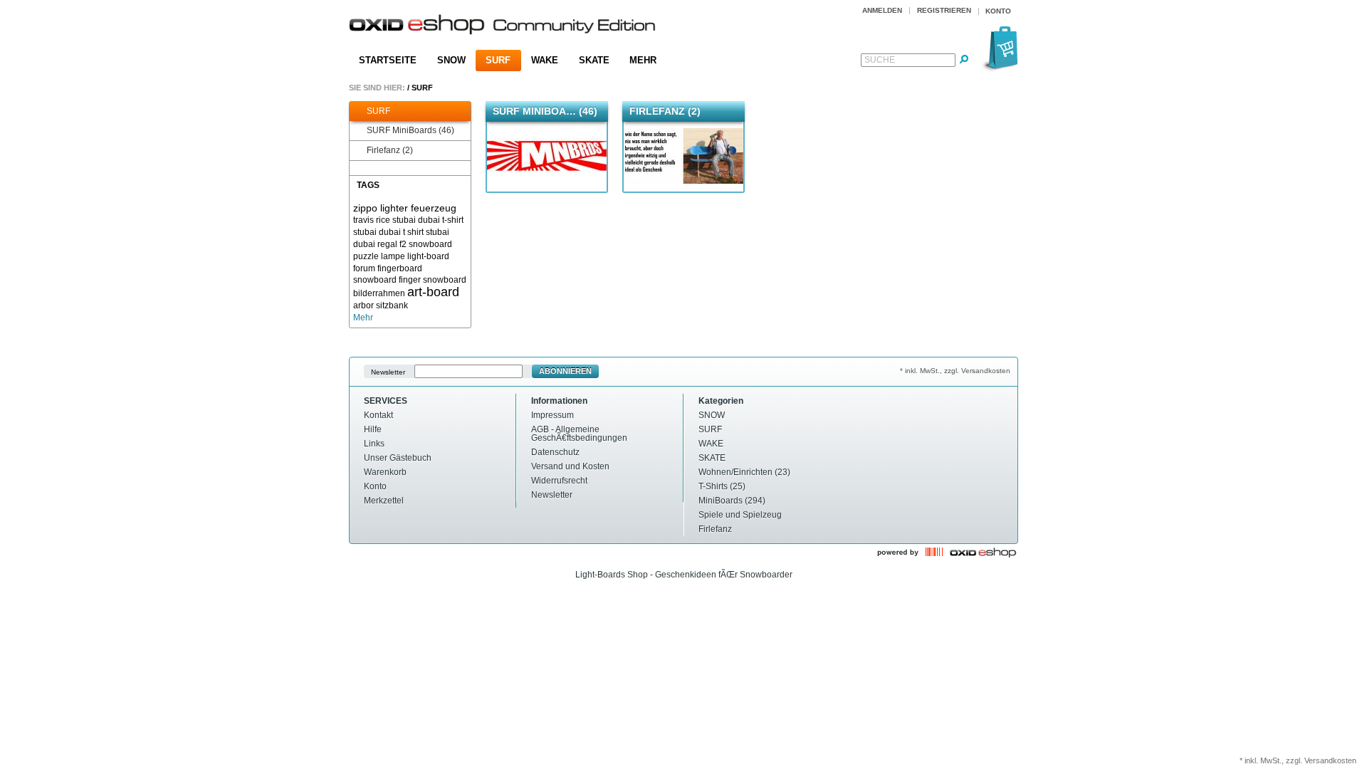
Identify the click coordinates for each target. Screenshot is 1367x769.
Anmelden (882, 10)
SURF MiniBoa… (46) (545, 111)
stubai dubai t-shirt (427, 220)
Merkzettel (384, 501)
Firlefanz (715, 529)
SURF (498, 60)
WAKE (544, 60)
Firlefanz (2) (390, 150)
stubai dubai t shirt (388, 232)
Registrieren (944, 10)
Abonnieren (565, 371)
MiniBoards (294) (731, 501)
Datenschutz (555, 452)
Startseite (388, 60)
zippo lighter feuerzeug (404, 208)
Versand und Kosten (570, 466)
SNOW (451, 60)
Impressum (552, 415)
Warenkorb (385, 472)
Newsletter (388, 371)
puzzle (366, 256)
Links (374, 444)
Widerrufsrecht (559, 481)
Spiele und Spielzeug (740, 515)
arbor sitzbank (380, 305)
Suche (879, 60)
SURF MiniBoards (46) (410, 130)
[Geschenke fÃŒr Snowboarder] (502, 26)
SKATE (594, 60)
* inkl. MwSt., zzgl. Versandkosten (955, 371)
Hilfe (373, 429)
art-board (433, 292)
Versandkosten (1330, 760)
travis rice (371, 220)
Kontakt (378, 415)
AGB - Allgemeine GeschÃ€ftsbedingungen (579, 433)
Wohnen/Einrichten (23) (744, 472)
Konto (375, 486)
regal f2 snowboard (414, 244)
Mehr (642, 60)
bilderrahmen (379, 293)
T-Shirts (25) (721, 486)
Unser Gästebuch (397, 458)
